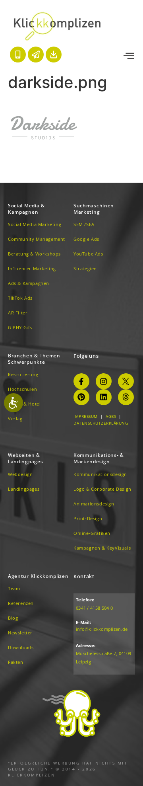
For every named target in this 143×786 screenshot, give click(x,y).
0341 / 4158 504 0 (94, 608)
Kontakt (84, 576)
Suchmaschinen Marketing (93, 208)
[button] (129, 56)
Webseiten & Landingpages (25, 458)
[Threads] (126, 397)
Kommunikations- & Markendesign (98, 458)
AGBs (111, 416)
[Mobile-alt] (18, 54)
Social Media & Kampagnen (26, 208)
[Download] (54, 54)
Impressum (85, 416)
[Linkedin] (104, 397)
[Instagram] (104, 381)
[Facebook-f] (81, 381)
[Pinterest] (81, 397)
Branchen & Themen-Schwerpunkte (35, 358)
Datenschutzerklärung (100, 423)
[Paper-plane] (36, 54)
